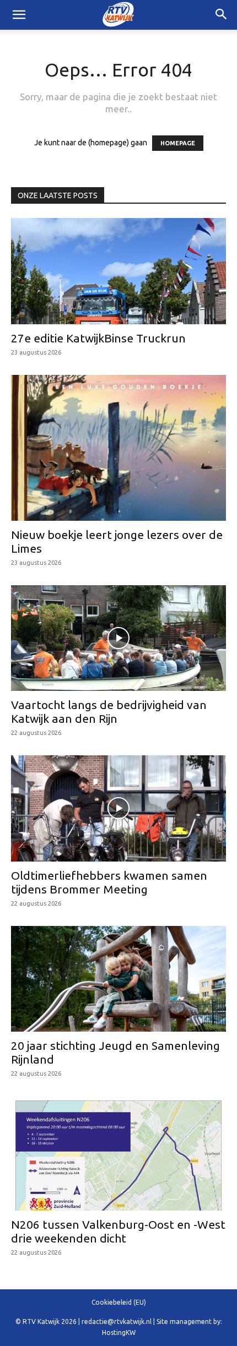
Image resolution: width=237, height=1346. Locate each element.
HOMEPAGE (177, 143)
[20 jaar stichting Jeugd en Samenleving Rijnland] (118, 979)
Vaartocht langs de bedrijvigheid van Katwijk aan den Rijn (109, 711)
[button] (221, 15)
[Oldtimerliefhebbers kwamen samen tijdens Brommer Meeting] (118, 808)
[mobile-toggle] (18, 15)
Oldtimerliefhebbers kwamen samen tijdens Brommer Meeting (109, 882)
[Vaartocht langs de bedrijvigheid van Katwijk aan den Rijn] (118, 638)
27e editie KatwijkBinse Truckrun (98, 338)
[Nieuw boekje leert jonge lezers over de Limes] (118, 448)
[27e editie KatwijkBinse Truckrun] (118, 271)
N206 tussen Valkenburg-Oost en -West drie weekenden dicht (118, 1231)
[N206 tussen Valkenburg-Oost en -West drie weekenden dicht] (118, 1153)
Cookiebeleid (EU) (118, 1302)
